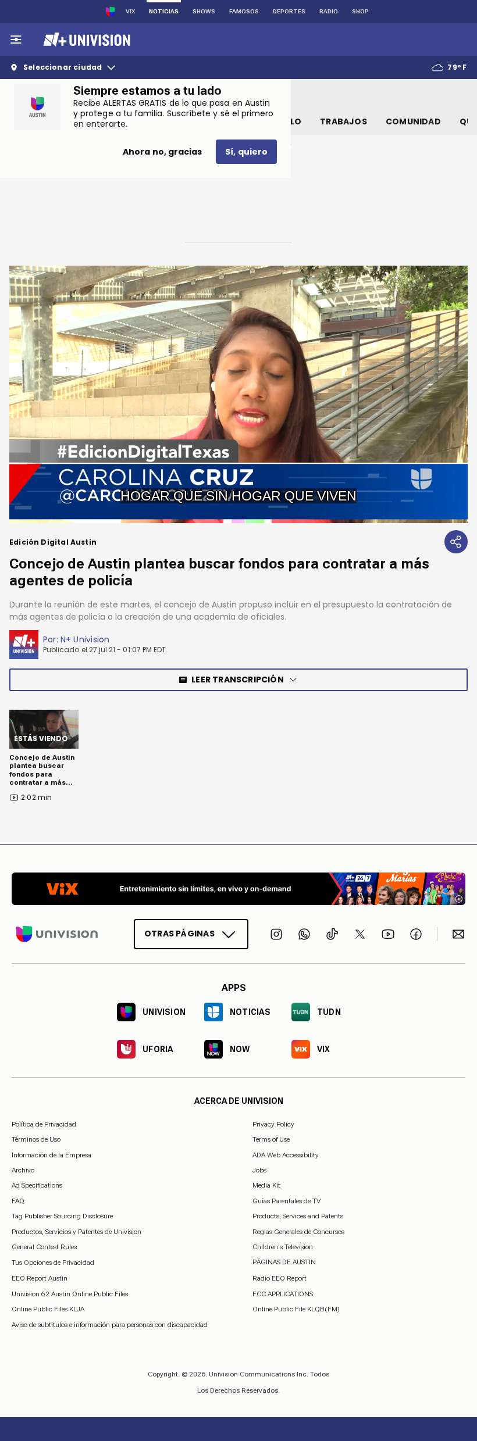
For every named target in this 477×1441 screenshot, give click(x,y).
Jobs (259, 1170)
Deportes (289, 11)
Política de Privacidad (44, 1124)
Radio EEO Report (279, 1278)
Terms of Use (271, 1139)
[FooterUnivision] (57, 934)
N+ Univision (85, 639)
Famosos (244, 11)
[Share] (456, 541)
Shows (204, 11)
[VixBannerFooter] (238, 889)
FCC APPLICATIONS (282, 1294)
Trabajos (343, 121)
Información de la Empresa (51, 1154)
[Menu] (15, 39)
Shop (360, 11)
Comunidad (413, 121)
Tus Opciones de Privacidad (53, 1262)
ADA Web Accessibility (285, 1154)
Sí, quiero (246, 152)
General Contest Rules (44, 1247)
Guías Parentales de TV (286, 1201)
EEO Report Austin (39, 1278)
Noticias (164, 11)
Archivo (23, 1170)
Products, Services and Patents (297, 1216)
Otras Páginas (179, 933)
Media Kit (266, 1185)
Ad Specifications (37, 1185)
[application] (238, 394)
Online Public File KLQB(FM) (296, 1309)
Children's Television (282, 1247)
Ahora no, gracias (162, 152)
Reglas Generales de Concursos (298, 1231)
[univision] (85, 39)
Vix (130, 11)
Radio (328, 11)
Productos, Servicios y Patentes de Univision (76, 1231)
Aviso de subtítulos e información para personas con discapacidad (110, 1324)
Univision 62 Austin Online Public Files (70, 1294)
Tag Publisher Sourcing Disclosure (62, 1216)
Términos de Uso (36, 1139)
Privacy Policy (273, 1124)
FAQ (18, 1201)
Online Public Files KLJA (48, 1309)
